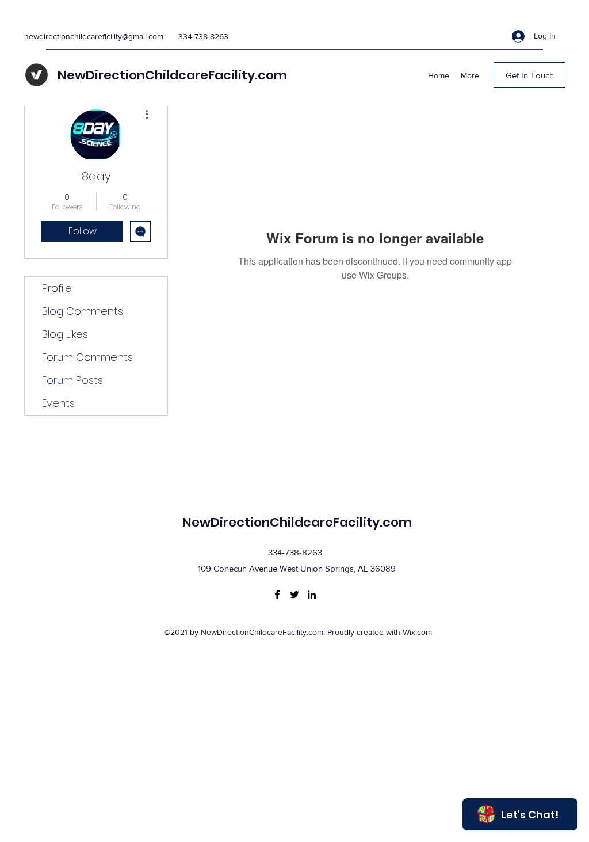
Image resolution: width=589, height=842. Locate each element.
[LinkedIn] (312, 594)
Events (58, 403)
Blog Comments (82, 311)
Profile (57, 288)
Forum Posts (72, 380)
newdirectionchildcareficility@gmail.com (93, 36)
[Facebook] (277, 594)
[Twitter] (294, 594)
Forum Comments (87, 357)
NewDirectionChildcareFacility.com (172, 75)
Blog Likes (65, 334)
